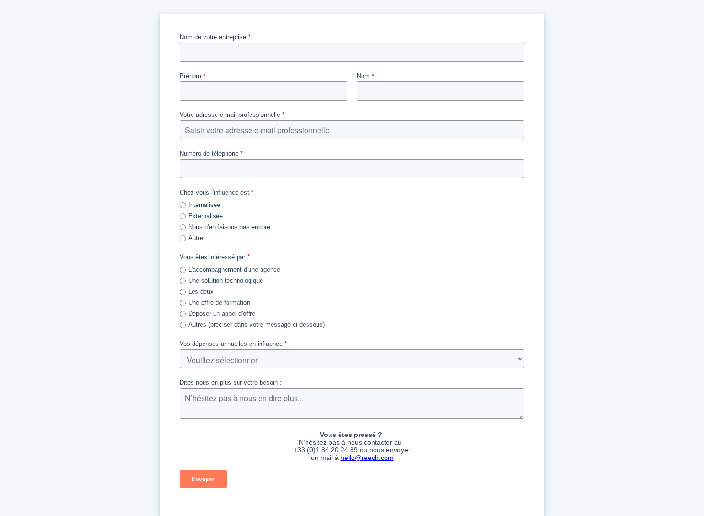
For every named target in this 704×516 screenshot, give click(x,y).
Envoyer (203, 479)
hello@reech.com (367, 457)
